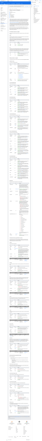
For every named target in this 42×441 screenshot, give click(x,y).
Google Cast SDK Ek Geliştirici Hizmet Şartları (14, 22)
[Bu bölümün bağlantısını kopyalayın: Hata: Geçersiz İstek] (15, 390)
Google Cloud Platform (24, 436)
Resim (15, 125)
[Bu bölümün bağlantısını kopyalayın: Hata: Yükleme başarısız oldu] (17, 373)
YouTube (17, 432)
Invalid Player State (26, 259)
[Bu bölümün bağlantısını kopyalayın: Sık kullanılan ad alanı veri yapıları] (20, 31)
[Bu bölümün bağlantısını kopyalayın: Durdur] (12, 296)
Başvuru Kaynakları (8, 3)
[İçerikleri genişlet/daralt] (12, 11)
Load (22, 95)
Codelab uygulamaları (18, 3)
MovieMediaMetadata (21, 75)
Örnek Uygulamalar (13, 3)
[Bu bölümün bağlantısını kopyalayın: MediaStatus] (13, 180)
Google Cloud (24, 432)
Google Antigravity (25, 431)
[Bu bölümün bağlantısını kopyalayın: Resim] (11, 35)
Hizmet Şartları (9, 428)
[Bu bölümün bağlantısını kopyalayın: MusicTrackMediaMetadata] (17, 131)
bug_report (39, 2)
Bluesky (16, 428)
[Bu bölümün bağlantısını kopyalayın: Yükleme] (12, 242)
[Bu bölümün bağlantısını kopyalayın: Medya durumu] (14, 402)
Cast (4, 0)
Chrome (24, 428)
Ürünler (12, 8)
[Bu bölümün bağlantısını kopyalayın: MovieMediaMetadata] (15, 97)
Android (24, 427)
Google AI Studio (24, 430)
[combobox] (31, 0)
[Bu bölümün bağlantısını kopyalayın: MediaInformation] (14, 61)
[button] (3, 13)
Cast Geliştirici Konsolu (10, 427)
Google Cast (11, 0)
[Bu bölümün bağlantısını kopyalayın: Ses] (11, 47)
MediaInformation (16, 248)
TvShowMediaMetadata (21, 76)
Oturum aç (40, 0)
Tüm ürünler (15, 437)
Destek (22, 3)
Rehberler (5, 3)
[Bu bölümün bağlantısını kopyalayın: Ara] (11, 276)
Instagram (17, 429)
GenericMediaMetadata (21, 74)
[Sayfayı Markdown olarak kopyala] (22, 10)
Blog (16, 427)
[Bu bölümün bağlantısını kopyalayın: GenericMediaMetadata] (16, 82)
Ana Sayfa (8, 0)
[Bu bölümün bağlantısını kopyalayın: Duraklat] (12, 262)
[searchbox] (4, 5)
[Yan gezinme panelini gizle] (6, 440)
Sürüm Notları (9, 429)
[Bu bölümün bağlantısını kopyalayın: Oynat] (11, 310)
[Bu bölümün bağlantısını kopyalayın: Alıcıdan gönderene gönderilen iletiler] (21, 355)
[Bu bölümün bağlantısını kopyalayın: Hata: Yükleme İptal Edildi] (16, 381)
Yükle (25, 92)
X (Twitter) (17, 431)
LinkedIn (16, 430)
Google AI (28, 436)
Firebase (24, 429)
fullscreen (40, 2)
